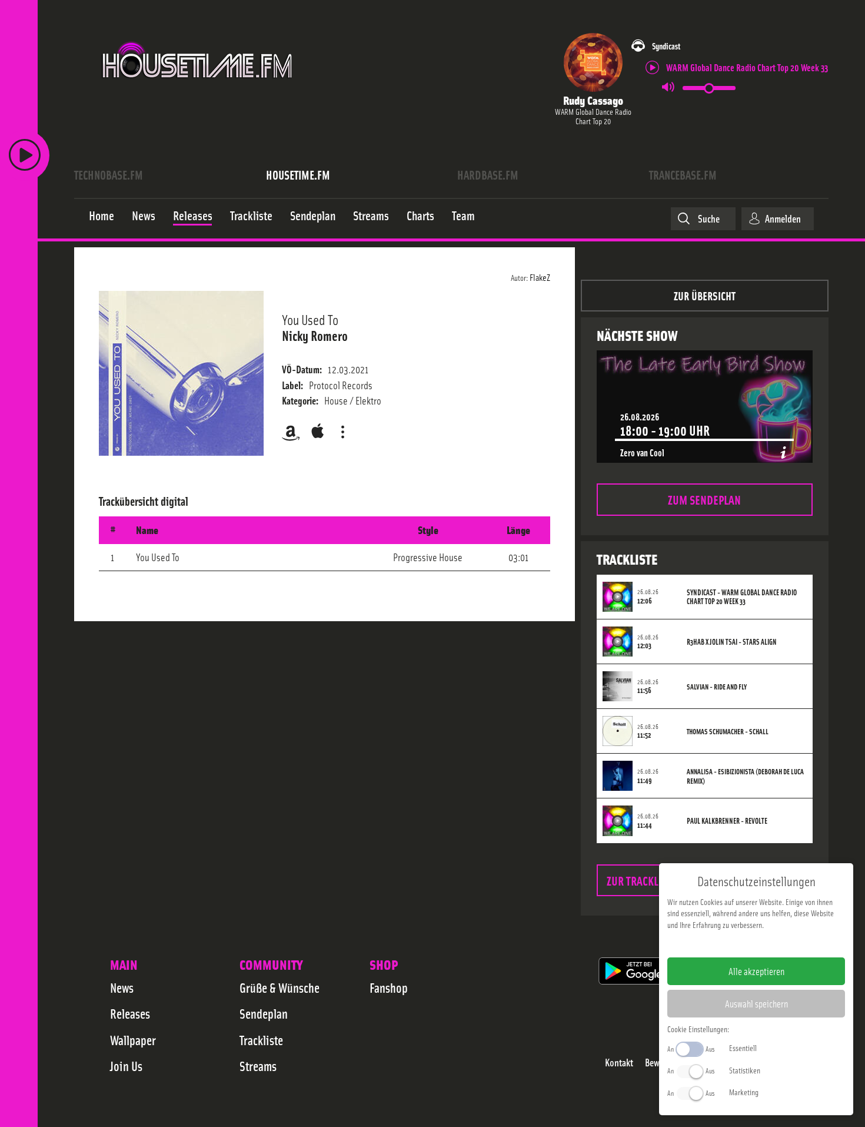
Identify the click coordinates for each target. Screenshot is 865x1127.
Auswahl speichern (756, 1003)
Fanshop (389, 987)
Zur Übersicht (705, 295)
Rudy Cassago (593, 99)
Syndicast (666, 45)
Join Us (126, 1065)
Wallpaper (133, 1040)
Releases (130, 1013)
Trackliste (261, 1040)
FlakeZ (540, 277)
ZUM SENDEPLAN (704, 499)
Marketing (743, 1091)
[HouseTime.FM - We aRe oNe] (198, 90)
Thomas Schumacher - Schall (727, 731)
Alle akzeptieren (756, 971)
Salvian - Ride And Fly (717, 686)
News (122, 987)
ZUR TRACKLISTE (642, 880)
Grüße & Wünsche (279, 987)
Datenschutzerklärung (776, 943)
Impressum (720, 943)
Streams (258, 1065)
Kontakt (619, 1062)
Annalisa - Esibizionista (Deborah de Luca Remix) (745, 776)
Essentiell (743, 1047)
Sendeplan (263, 1013)
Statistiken (744, 1070)
